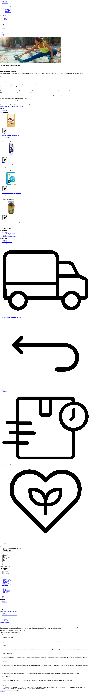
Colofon (3, 613)
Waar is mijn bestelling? (8, 9)
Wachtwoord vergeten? (6, 590)
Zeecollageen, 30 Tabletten (11, 193)
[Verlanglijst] (3, 24)
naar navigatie (4, 1)
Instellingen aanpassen (15, 632)
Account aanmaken (5, 22)
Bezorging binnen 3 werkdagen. (7, 6)
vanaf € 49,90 (11, 4)
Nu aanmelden (4, 19)
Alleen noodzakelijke (8, 632)
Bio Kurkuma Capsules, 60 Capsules (12, 222)
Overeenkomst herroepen (4, 622)
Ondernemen (4, 619)
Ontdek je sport (4, 232)
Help (3, 8)
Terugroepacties (5, 597)
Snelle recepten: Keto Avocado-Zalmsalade (9, 233)
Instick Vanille (4, 240)
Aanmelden (4, 588)
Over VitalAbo (4, 602)
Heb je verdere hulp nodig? (6, 584)
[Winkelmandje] (45, 26)
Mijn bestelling (4, 578)
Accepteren (2, 632)
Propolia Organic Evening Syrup (7, 243)
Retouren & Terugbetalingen (7, 580)
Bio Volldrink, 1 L (8, 164)
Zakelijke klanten (5, 585)
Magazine (4, 595)
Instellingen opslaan (4, 690)
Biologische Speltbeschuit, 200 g (11, 135)
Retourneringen (7, 10)
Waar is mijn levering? (6, 591)
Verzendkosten (7, 11)
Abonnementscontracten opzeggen (8, 617)
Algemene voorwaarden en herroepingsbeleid (9, 615)
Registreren (4, 589)
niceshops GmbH (8, 611)
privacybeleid (23, 630)
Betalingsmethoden (8, 12)
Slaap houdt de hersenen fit (6, 234)
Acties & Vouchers (5, 583)
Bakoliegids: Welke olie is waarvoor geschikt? (9, 236)
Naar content (4, 2)
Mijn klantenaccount (5, 582)
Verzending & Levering (6, 579)
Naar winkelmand (5, 3)
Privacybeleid (4, 614)
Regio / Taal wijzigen (11, 609)
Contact (6, 13)
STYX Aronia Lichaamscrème (7, 242)
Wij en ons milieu (5, 596)
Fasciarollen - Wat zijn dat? (6, 235)
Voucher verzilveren (5, 592)
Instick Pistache (5, 241)
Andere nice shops (5, 620)
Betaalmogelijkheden (5, 581)
